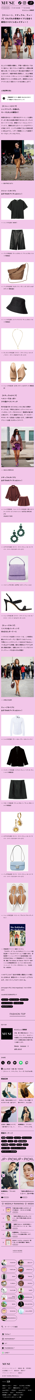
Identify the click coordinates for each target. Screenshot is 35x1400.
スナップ (10, 1138)
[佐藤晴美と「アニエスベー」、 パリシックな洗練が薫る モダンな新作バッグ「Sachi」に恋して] (10, 1175)
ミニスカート (18, 1003)
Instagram (23, 1046)
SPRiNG (14, 1390)
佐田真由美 (22, 1141)
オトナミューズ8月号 (18, 1148)
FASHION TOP (17, 1014)
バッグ (10, 1141)
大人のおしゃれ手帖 (24, 1385)
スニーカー (5, 1148)
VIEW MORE (17, 1251)
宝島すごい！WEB (18, 1395)
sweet (3, 1388)
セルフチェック (7, 1006)
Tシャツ (12, 1145)
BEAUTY (25, 1197)
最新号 (23, 1370)
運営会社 (16, 1370)
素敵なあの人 (16, 1388)
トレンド (5, 999)
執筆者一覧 (21, 1368)
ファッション (14, 999)
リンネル (25, 1388)
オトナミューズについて (9, 1368)
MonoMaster (19, 1392)
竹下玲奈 (5, 1145)
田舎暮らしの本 (6, 1395)
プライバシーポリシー (8, 1373)
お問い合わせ (18, 1049)
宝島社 (20, 1373)
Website (16, 1046)
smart (11, 1392)
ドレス (19, 1145)
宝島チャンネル (6, 1385)
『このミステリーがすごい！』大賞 (11, 1397)
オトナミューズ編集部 (28, 10)
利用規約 (28, 1368)
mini (9, 1388)
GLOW (29, 1390)
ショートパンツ (7, 1003)
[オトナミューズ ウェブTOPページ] (18, 1364)
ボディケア (24, 999)
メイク (25, 1145)
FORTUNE (15, 1212)
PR (16, 1141)
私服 (3, 1138)
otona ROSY (5, 1390)
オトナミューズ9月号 (9, 1151)
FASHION (5, 8)
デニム (4, 1141)
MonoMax (4, 1392)
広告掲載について (7, 1370)
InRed (14, 1385)
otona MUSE (22, 1390)
